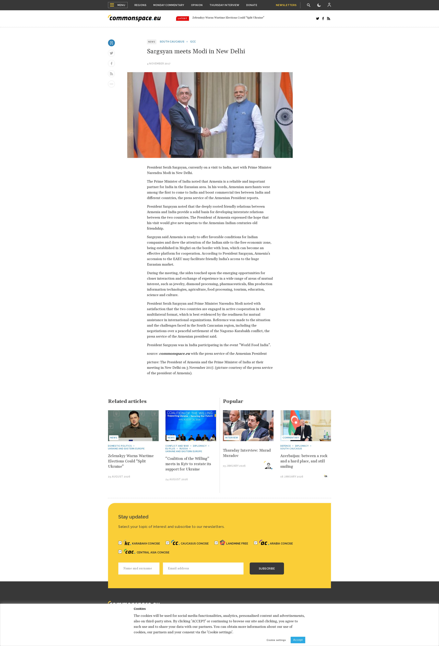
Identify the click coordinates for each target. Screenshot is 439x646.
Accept (298, 639)
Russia (184, 448)
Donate (251, 5)
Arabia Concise (281, 543)
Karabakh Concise (146, 543)
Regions (140, 5)
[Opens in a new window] (317, 18)
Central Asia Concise (153, 552)
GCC (193, 41)
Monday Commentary (168, 5)
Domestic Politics (120, 446)
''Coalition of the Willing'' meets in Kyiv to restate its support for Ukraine (237, 18)
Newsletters (286, 5)
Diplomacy (200, 446)
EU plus (170, 448)
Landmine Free (237, 543)
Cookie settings (276, 640)
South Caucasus (172, 41)
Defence (285, 446)
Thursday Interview (224, 5)
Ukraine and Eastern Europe (126, 448)
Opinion (197, 5)
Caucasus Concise (195, 543)
